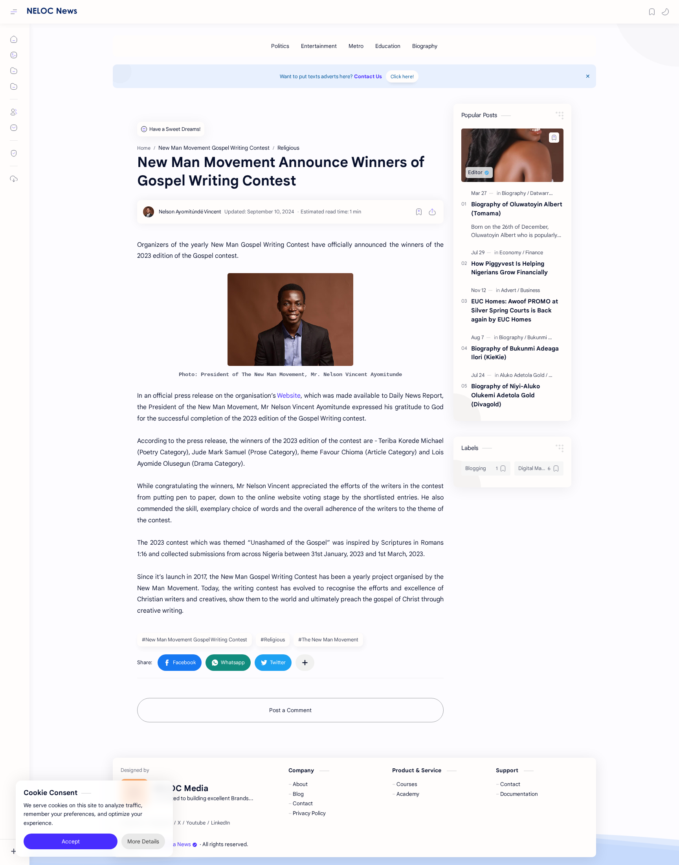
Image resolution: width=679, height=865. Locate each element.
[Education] (387, 46)
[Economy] (511, 252)
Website (289, 396)
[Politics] (280, 46)
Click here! (402, 76)
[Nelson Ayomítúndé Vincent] (190, 211)
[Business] (530, 290)
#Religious (273, 639)
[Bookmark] (652, 12)
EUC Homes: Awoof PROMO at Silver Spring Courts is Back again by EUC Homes (514, 310)
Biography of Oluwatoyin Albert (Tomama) (516, 208)
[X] (179, 823)
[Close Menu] (587, 76)
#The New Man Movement (328, 639)
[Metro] (356, 46)
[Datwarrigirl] (544, 193)
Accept (71, 833)
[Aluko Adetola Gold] (523, 375)
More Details (143, 833)
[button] (665, 12)
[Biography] (424, 46)
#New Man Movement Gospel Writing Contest (194, 639)
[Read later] (419, 212)
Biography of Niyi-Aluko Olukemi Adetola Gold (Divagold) (505, 395)
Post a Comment (290, 710)
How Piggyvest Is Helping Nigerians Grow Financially (509, 268)
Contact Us (368, 76)
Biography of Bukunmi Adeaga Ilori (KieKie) (515, 353)
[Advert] (510, 290)
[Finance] (534, 252)
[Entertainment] (319, 46)
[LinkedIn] (220, 823)
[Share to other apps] (304, 662)
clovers (292, 844)
